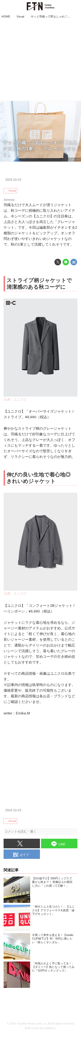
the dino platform (45, 1028)
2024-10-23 (13, 179)
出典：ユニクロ (15, 399)
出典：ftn (74, 159)
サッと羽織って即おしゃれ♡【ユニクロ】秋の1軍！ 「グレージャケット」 (40, 148)
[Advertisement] (40, 60)
